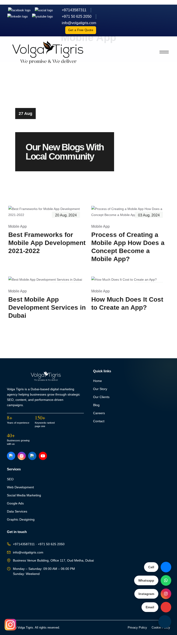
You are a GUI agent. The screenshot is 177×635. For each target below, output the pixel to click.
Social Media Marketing (24, 495)
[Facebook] (19, 10)
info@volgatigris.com (28, 552)
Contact (98, 421)
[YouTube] (43, 456)
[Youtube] (42, 16)
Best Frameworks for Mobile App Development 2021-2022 (47, 242)
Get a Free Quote (80, 30)
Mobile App (17, 226)
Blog (96, 405)
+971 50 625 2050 (76, 16)
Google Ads (15, 503)
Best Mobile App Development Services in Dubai (47, 307)
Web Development (20, 487)
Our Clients (101, 397)
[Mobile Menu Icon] (164, 52)
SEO (10, 479)
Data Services (17, 511)
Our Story (100, 389)
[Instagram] (44, 10)
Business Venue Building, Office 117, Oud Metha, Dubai (53, 560)
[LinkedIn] (18, 16)
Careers (99, 413)
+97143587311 (74, 10)
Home (97, 381)
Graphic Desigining (21, 519)
